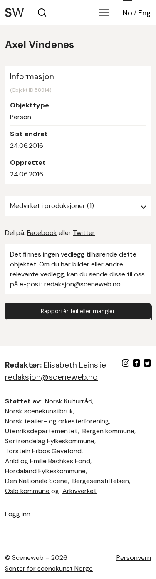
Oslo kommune (27, 490)
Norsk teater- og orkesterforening (57, 421)
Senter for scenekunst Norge (49, 568)
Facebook (42, 232)
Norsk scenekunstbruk (39, 411)
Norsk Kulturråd (68, 401)
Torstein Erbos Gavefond (43, 451)
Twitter (84, 232)
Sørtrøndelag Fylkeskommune (49, 441)
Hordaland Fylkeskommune (45, 471)
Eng (144, 13)
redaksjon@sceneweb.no (82, 284)
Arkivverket (79, 490)
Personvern (133, 557)
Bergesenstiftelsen (100, 480)
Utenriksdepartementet (41, 431)
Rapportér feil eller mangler (78, 311)
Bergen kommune (108, 431)
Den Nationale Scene (36, 480)
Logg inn (17, 514)
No (127, 13)
